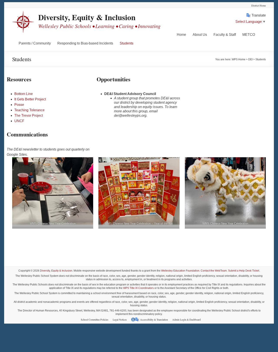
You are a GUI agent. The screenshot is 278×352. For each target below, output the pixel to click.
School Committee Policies (94, 319)
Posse (19, 104)
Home (181, 34)
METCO (248, 34)
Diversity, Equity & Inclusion (87, 17)
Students (126, 43)
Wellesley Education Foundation (180, 270)
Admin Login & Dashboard (186, 319)
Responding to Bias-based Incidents (85, 43)
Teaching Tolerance (29, 110)
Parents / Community (35, 43)
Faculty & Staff (224, 34)
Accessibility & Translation (154, 319)
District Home (258, 5)
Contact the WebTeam (214, 270)
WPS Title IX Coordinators (138, 288)
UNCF (19, 121)
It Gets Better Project (30, 99)
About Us (200, 34)
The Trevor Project (28, 115)
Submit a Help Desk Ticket (243, 270)
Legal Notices (120, 319)
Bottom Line (23, 94)
